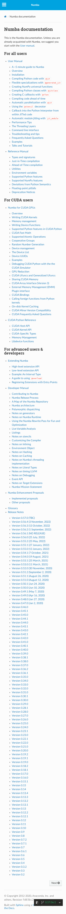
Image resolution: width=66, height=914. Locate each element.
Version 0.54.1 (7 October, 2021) (30, 553)
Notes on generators (23, 413)
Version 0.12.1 (20, 816)
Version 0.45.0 (20, 615)
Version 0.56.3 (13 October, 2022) (31, 525)
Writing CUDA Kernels (24, 217)
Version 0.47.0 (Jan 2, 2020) (27, 603)
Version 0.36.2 (20, 669)
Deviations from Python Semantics (31, 184)
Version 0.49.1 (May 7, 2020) (28, 591)
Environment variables (24, 173)
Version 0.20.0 (20, 750)
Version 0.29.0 (20, 704)
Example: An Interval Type (26, 374)
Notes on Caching (22, 456)
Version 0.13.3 (20, 797)
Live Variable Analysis (24, 429)
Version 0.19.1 (20, 758)
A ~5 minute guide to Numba (28, 67)
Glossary (13, 508)
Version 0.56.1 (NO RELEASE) (28, 533)
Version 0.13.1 (20, 805)
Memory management (24, 221)
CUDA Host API (21, 326)
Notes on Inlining (21, 444)
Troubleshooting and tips (26, 134)
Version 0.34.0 (20, 680)
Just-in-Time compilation (26, 161)
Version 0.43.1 (20, 626)
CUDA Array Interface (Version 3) (30, 283)
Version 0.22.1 (20, 739)
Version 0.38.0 (20, 661)
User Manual (15, 61)
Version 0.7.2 (19, 839)
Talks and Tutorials (22, 145)
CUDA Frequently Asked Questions (31, 314)
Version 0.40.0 (20, 649)
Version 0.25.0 (20, 723)
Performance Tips (22, 122)
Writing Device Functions (26, 225)
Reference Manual (18, 151)
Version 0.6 (18, 855)
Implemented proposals (25, 498)
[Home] (5, 16)
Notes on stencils (21, 436)
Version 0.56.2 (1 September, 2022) (31, 529)
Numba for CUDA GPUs (21, 207)
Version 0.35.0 (20, 677)
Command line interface (25, 130)
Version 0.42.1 (20, 634)
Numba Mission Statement (27, 487)
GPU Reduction (20, 271)
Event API (17, 479)
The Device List (20, 252)
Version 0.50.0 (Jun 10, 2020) (28, 587)
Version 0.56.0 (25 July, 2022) (28, 537)
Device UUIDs (20, 256)
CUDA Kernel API (21, 330)
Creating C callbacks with (30, 94)
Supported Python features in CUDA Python (37, 229)
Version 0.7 (18, 847)
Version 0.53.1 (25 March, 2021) (30, 560)
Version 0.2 (18, 874)
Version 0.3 (18, 870)
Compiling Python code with (31, 78)
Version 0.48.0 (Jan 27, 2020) (28, 599)
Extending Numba (18, 361)
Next (54, 883)
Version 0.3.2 (19, 867)
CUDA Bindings (20, 295)
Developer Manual (18, 388)
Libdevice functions (23, 341)
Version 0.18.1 (20, 770)
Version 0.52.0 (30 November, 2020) (32, 568)
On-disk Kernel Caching (25, 306)
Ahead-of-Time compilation (27, 165)
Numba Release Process (25, 398)
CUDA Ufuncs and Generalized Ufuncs (33, 275)
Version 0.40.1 (20, 646)
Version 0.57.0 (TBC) (23, 518)
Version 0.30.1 (20, 696)
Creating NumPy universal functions (32, 86)
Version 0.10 (19, 828)
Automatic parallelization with (32, 102)
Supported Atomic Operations (29, 236)
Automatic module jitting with (35, 118)
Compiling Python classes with (35, 90)
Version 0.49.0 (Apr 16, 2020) (28, 595)
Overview (17, 71)
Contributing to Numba (25, 394)
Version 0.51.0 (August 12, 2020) (30, 580)
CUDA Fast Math (21, 233)
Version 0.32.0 (20, 688)
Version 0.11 (19, 824)
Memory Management (24, 337)
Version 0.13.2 (20, 801)
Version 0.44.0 (20, 622)
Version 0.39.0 (20, 653)
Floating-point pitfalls (24, 188)
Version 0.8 (18, 836)
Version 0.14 (19, 789)
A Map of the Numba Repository (30, 401)
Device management (23, 248)
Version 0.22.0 (20, 743)
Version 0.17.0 (20, 774)
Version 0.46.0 (20, 607)
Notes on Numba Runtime (26, 417)
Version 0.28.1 (20, 708)
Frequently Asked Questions (27, 138)
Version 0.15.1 (20, 781)
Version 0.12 (19, 820)
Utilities (16, 169)
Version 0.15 (19, 785)
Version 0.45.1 (20, 611)
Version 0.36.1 (20, 673)
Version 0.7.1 (19, 843)
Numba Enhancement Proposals (26, 492)
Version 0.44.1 (20, 618)
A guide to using (26, 378)
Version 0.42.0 (20, 638)
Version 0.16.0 (20, 777)
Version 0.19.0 (20, 762)
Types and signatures (23, 157)
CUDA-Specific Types (24, 333)
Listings (16, 432)
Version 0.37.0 (20, 665)
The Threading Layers (24, 126)
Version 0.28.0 (20, 711)
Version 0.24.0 (20, 727)
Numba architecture (23, 405)
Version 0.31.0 (20, 692)
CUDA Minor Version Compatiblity (31, 310)
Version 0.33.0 (20, 684)
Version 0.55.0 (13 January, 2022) (30, 549)
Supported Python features (27, 176)
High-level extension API (25, 366)
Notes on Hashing (22, 452)
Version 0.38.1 (20, 657)
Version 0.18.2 (20, 766)
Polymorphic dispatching (26, 409)
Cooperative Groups (23, 240)
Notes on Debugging (23, 475)
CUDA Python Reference (22, 320)
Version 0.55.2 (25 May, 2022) (28, 541)
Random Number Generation (28, 244)
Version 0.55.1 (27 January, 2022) (30, 545)
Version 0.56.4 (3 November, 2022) (31, 522)
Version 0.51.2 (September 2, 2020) (31, 572)
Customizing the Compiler (26, 440)
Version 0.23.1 (20, 731)
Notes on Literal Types (24, 467)
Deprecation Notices (23, 192)
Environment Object (23, 448)
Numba (35, 5)
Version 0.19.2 (20, 754)
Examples (17, 142)
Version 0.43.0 (20, 630)
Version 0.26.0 (20, 719)
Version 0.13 (19, 808)
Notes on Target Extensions (27, 483)
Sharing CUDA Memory (25, 279)
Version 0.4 (18, 863)
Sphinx (20, 905)
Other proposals (21, 502)
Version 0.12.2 (20, 812)
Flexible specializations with (36, 82)
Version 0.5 (18, 859)
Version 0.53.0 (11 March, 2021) (30, 564)
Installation (18, 74)
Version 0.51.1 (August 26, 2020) (30, 576)
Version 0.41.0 (20, 642)
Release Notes (16, 512)
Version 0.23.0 (20, 735)
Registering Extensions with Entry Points (34, 382)
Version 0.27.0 (20, 715)
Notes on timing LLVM (24, 471)
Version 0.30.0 (20, 700)
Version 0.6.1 (19, 851)
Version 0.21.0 (20, 746)
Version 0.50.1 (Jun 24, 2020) (28, 584)
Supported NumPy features (27, 180)
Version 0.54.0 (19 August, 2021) (30, 556)
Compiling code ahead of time (28, 98)
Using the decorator (29, 106)
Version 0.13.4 (20, 793)
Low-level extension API (25, 370)
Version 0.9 (18, 832)
